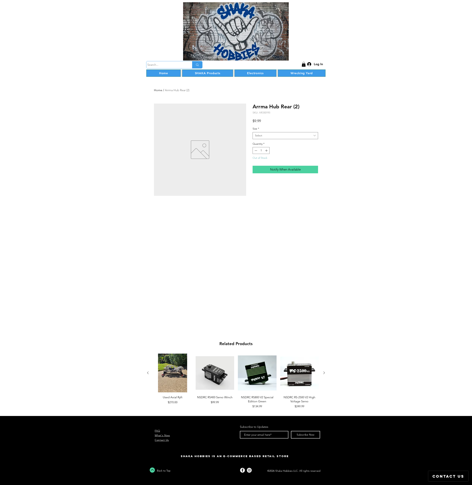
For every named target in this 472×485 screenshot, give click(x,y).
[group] (236, 383)
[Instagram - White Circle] (249, 470)
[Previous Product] (148, 373)
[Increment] (266, 150)
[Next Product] (324, 373)
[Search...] (197, 64)
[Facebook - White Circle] (242, 470)
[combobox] (285, 135)
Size (256, 128)
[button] (304, 64)
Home (158, 90)
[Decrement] (255, 150)
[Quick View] (172, 373)
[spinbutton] (261, 150)
